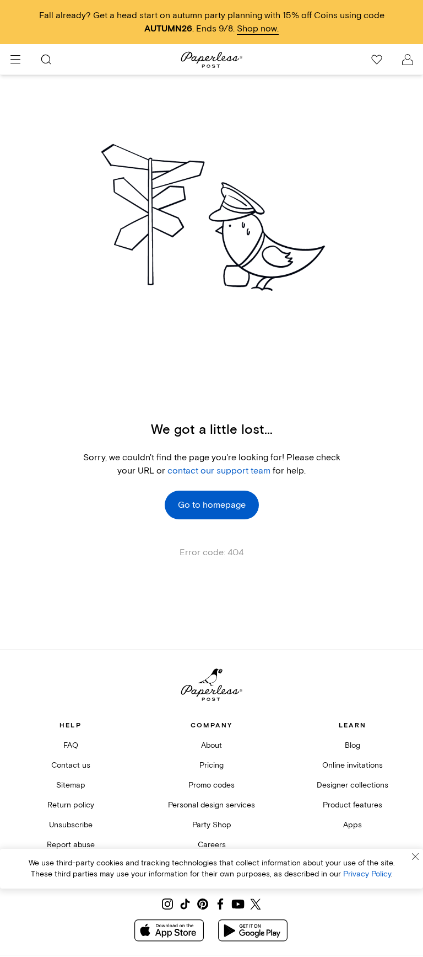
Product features (352, 805)
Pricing (211, 765)
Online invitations (352, 765)
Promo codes (211, 785)
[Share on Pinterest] (202, 904)
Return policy (70, 805)
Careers (212, 844)
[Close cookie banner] (415, 856)
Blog (352, 745)
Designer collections (352, 785)
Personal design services (211, 805)
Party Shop (211, 825)
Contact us (70, 765)
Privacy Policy (367, 874)
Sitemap (70, 785)
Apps (352, 825)
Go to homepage (212, 505)
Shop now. (258, 28)
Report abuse (71, 844)
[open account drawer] (407, 59)
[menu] (15, 59)
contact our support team (218, 470)
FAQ (70, 745)
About (211, 745)
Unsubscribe (71, 825)
